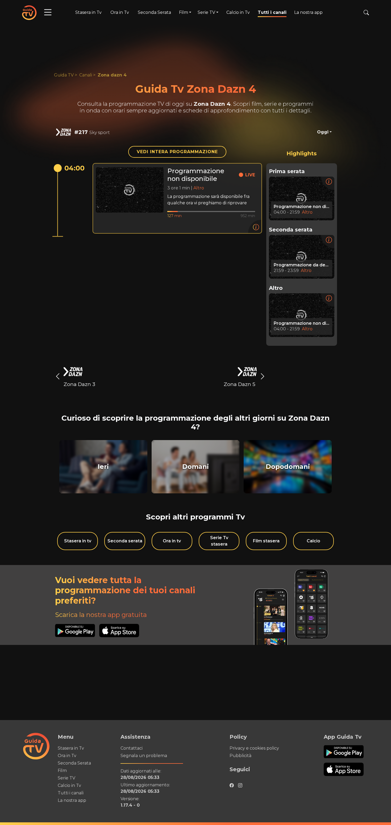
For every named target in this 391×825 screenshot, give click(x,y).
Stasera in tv (77, 540)
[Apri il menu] (48, 12)
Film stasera (266, 540)
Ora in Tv (119, 12)
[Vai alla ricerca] (366, 13)
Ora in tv (172, 540)
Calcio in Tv (238, 12)
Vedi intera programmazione (177, 151)
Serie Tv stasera (219, 541)
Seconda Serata (154, 12)
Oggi (322, 132)
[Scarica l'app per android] (77, 630)
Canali (85, 75)
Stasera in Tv (88, 12)
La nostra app (308, 12)
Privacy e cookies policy (254, 748)
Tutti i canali (272, 12)
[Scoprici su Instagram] (240, 784)
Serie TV (66, 778)
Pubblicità (240, 755)
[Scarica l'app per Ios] (119, 630)
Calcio (313, 540)
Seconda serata (124, 540)
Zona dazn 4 (112, 75)
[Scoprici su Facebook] (232, 784)
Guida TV (64, 75)
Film (62, 770)
